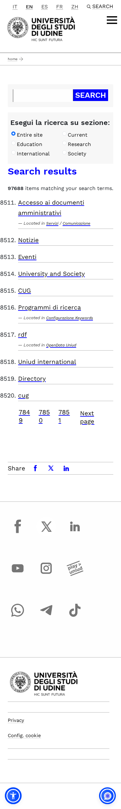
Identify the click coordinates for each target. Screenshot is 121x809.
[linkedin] (75, 532)
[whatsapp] (18, 616)
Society (77, 154)
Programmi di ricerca (49, 307)
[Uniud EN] (41, 28)
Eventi (27, 257)
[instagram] (46, 574)
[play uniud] (75, 574)
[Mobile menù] (112, 20)
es (44, 7)
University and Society (51, 273)
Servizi (52, 223)
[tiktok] (75, 616)
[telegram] (46, 616)
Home (12, 59)
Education (29, 144)
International (33, 154)
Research (79, 144)
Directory (32, 378)
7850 (44, 416)
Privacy (16, 720)
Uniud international (47, 361)
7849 (24, 416)
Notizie (28, 240)
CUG (24, 290)
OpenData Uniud (61, 345)
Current (77, 135)
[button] (13, 796)
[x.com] (46, 532)
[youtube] (18, 574)
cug (23, 395)
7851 (64, 416)
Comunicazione (76, 223)
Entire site (30, 135)
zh (74, 7)
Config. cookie (24, 735)
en (29, 7)
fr (59, 7)
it (15, 7)
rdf (22, 334)
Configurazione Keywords (69, 318)
